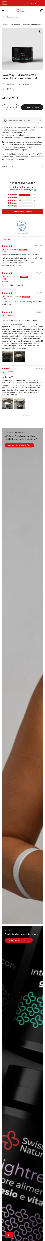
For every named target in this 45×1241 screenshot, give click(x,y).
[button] (41, 10)
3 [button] (23, 416)
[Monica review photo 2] (19, 356)
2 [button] (19, 416)
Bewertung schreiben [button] (23, 211)
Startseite (5, 25)
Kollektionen (15, 25)
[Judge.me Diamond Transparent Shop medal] (21, 225)
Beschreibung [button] (7, 166)
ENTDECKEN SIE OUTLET (19, 940)
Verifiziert (21, 233)
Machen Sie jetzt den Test (19, 445)
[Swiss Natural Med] (22, 10)
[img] (7, 246)
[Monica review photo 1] (7, 356)
